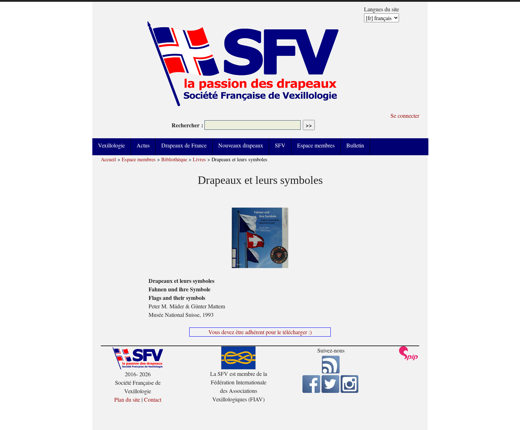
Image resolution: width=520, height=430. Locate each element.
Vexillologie (111, 145)
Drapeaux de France (184, 145)
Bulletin (355, 145)
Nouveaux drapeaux (240, 145)
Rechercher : (187, 125)
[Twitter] (330, 390)
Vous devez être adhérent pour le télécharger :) (260, 332)
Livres (199, 159)
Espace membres (316, 145)
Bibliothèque (174, 159)
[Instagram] (349, 390)
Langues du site (381, 9)
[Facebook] (311, 390)
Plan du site (127, 399)
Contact (152, 399)
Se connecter (405, 115)
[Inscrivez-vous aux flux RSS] (331, 371)
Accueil (108, 159)
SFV (280, 145)
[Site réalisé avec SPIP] (408, 358)
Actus (143, 145)
